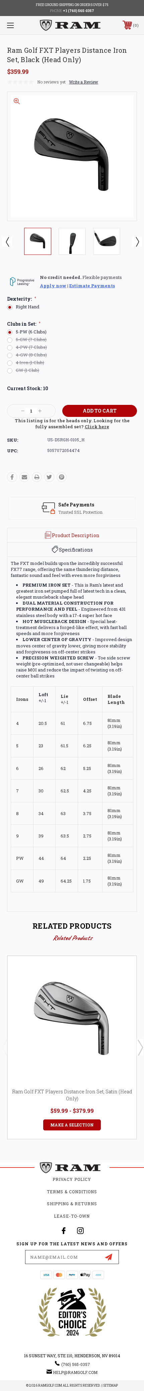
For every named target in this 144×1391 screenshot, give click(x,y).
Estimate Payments (92, 286)
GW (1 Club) (27, 370)
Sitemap (110, 1385)
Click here (97, 427)
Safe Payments (76, 504)
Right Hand (27, 307)
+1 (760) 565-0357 (78, 11)
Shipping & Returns (72, 1203)
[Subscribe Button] (108, 1257)
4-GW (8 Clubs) (31, 355)
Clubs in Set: (24, 324)
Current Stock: (27, 388)
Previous (7, 242)
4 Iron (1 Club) (30, 362)
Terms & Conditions (72, 1191)
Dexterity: (21, 299)
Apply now (53, 286)
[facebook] (64, 1231)
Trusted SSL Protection (80, 512)
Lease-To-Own (72, 1216)
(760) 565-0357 (75, 1364)
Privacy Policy (72, 1179)
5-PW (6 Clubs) (31, 332)
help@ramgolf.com (75, 1372)
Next (137, 242)
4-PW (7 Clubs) (31, 347)
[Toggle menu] (20, 25)
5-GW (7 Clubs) (31, 339)
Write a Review (83, 82)
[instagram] (80, 1231)
